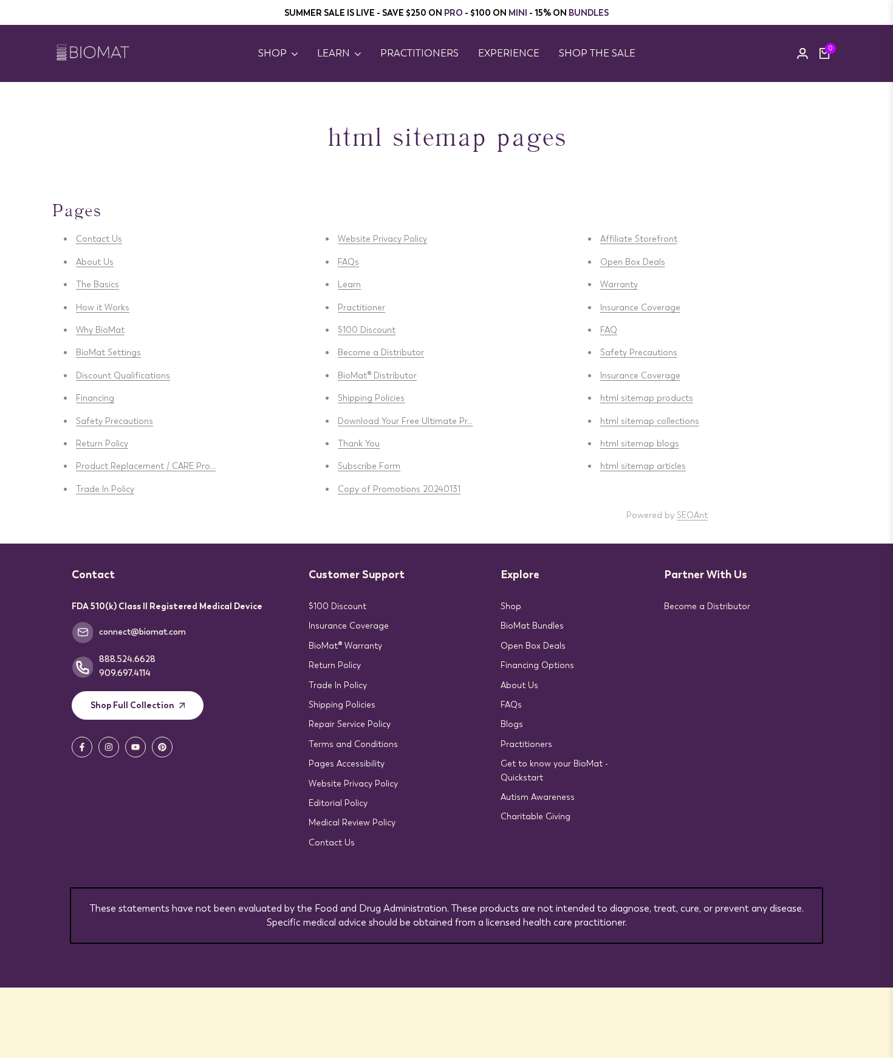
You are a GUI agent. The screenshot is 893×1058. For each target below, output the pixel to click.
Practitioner (361, 307)
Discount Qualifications (123, 375)
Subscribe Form (369, 465)
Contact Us (99, 238)
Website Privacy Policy (382, 238)
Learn (349, 284)
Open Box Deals (632, 261)
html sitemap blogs (639, 443)
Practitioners (526, 744)
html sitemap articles (643, 465)
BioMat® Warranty (345, 645)
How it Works (102, 307)
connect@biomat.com (142, 631)
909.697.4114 (125, 672)
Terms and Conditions (353, 744)
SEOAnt (692, 515)
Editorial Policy (338, 802)
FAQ (608, 329)
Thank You (359, 443)
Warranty (619, 284)
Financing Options (537, 665)
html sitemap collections (649, 420)
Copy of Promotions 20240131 (399, 488)
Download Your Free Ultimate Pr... (405, 420)
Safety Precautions (114, 420)
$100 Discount (366, 329)
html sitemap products (646, 397)
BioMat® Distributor (377, 375)
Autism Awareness (538, 796)
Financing (95, 397)
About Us (95, 261)
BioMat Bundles (532, 625)
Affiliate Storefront (638, 238)
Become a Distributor (381, 352)
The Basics (97, 284)
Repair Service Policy (350, 723)
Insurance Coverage (640, 307)
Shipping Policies (371, 397)
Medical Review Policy (352, 822)
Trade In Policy (105, 488)
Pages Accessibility (347, 763)
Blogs (512, 723)
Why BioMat (100, 329)
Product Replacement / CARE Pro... (146, 465)
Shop (511, 606)
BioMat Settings (108, 352)
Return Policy (102, 443)
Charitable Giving (535, 816)
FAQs (348, 261)
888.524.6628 (127, 659)
